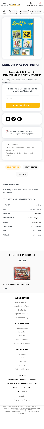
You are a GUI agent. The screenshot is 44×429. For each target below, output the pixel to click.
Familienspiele (20, 148)
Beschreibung (13, 167)
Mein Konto (31, 5)
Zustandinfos (31, 167)
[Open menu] (4, 3)
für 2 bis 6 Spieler (23, 153)
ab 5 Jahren (36, 222)
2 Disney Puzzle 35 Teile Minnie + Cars (16, 285)
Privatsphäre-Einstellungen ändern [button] (22, 380)
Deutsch (13, 153)
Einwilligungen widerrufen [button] (22, 387)
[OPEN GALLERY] (22, 37)
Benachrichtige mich (22, 105)
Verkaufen (22, 174)
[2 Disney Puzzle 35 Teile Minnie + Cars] (22, 273)
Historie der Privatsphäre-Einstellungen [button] (22, 383)
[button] (8, 119)
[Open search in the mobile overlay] (4, 12)
